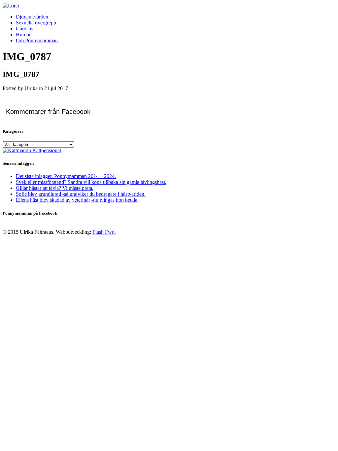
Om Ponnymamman (37, 40)
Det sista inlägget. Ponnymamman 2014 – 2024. (66, 176)
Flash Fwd (103, 232)
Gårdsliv (25, 28)
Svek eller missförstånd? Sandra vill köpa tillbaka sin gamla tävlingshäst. (91, 182)
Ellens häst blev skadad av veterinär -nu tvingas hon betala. (77, 200)
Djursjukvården (32, 16)
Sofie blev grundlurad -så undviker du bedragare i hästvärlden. (81, 194)
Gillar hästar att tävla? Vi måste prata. (54, 188)
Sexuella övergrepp (36, 22)
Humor (23, 34)
